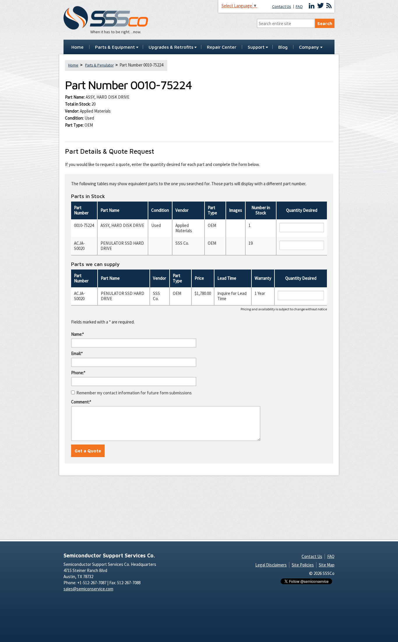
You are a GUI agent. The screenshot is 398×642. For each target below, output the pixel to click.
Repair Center (221, 47)
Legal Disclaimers (271, 565)
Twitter (320, 6)
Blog (283, 47)
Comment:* (81, 402)
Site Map (326, 565)
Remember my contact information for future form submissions (134, 393)
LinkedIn (312, 6)
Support (256, 47)
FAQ (299, 6)
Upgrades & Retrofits (171, 47)
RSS (329, 6)
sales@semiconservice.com (88, 589)
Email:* (77, 353)
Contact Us (281, 6)
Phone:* (78, 372)
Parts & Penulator (99, 65)
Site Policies (303, 565)
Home (77, 47)
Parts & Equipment (115, 47)
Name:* (77, 334)
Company (309, 47)
